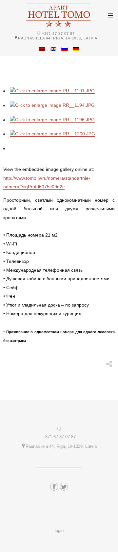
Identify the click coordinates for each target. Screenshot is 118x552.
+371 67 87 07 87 (58, 33)
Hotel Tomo (59, 15)
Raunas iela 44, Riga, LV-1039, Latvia (57, 38)
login (59, 530)
